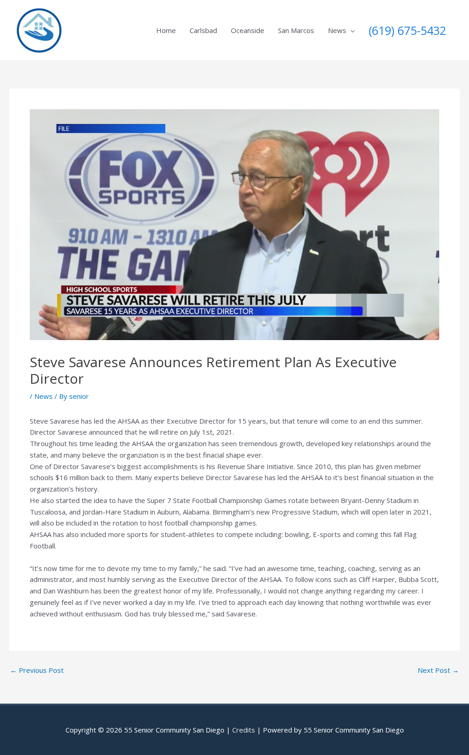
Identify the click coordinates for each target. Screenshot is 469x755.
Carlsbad (203, 30)
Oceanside (247, 30)
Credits (243, 729)
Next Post (438, 670)
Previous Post (37, 670)
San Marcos (296, 30)
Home (166, 30)
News (337, 30)
